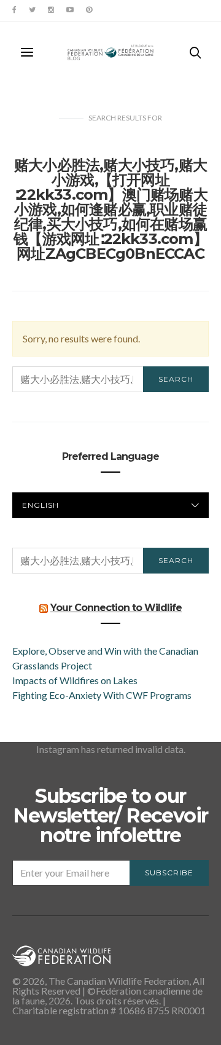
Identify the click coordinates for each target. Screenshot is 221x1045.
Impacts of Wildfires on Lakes (75, 680)
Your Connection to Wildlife (116, 607)
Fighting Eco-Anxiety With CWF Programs (102, 695)
